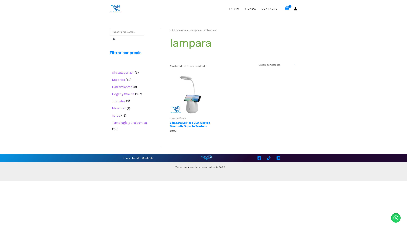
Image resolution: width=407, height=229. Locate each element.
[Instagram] (278, 158)
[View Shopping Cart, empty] (286, 8)
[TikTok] (268, 158)
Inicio (234, 8)
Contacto (270, 8)
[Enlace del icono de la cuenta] (295, 8)
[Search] (114, 39)
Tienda (250, 8)
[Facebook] (259, 158)
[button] (396, 218)
